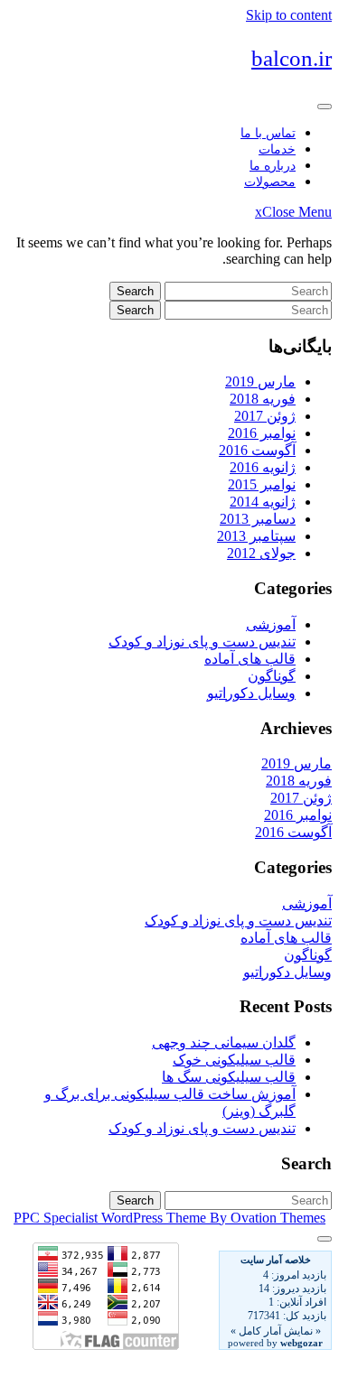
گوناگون (272, 676)
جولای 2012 (261, 553)
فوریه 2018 (263, 398)
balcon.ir (291, 58)
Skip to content (289, 15)
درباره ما (273, 165)
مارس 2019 (260, 381)
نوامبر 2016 (262, 433)
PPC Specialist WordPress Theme (169, 1217)
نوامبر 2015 (262, 484)
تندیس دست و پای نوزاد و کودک (202, 641)
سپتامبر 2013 (256, 536)
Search (135, 291)
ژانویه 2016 (263, 467)
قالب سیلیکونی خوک (234, 1059)
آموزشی (271, 624)
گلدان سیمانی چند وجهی (224, 1042)
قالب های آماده (250, 658)
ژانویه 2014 (263, 501)
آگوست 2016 (257, 450)
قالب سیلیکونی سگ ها (229, 1076)
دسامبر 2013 (258, 518)
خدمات (277, 149)
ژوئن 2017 (265, 415)
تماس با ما (268, 133)
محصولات (270, 182)
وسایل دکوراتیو (251, 693)
